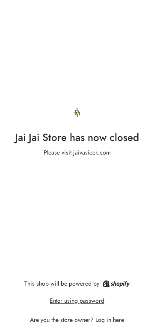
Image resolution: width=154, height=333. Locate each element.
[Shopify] (116, 283)
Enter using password (77, 300)
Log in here (109, 319)
